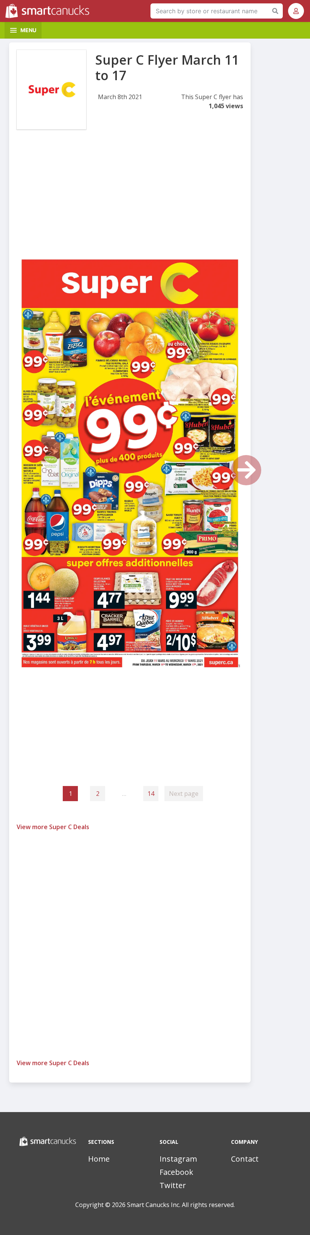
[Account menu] (296, 11)
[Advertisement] (130, 199)
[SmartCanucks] (49, 11)
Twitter (173, 1185)
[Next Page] (246, 470)
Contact (245, 1159)
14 (150, 793)
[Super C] (51, 89)
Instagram (178, 1159)
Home (99, 1159)
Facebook (176, 1172)
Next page (183, 793)
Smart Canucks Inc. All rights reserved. (181, 1205)
